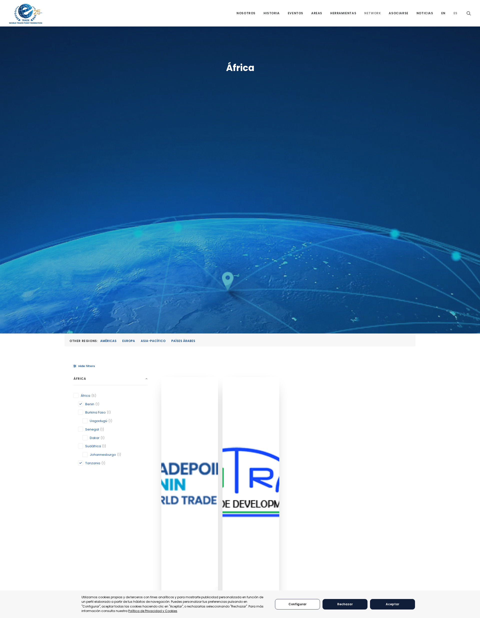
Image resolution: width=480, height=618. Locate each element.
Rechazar (345, 604)
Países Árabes (183, 341)
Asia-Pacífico (153, 341)
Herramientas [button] (343, 13)
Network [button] (372, 13)
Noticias (424, 13)
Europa (128, 341)
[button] (468, 13)
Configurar (297, 604)
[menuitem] (246, 13)
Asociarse (398, 13)
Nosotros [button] (246, 13)
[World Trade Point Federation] (25, 14)
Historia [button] (272, 13)
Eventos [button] (295, 13)
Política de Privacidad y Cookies (152, 611)
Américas (108, 341)
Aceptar (393, 604)
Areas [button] (316, 13)
